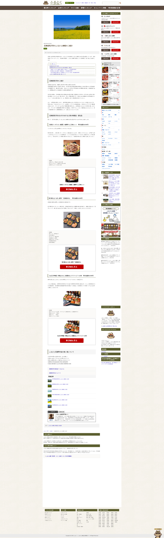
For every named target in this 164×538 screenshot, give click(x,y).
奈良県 (108, 525)
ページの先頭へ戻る (158, 533)
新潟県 (103, 518)
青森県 (100, 514)
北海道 (100, 512)
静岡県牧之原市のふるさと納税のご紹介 (60, 384)
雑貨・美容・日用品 (89, 517)
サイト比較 (75, 8)
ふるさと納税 (51, 425)
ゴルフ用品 (110, 164)
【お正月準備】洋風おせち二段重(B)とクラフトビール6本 (72, 335)
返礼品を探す (116, 22)
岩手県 (100, 515)
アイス (109, 144)
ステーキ (110, 116)
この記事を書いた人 (53, 411)
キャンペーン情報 (100, 8)
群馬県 (100, 526)
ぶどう (109, 134)
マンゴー (104, 134)
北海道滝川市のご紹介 (54, 66)
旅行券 (116, 153)
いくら (116, 121)
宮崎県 (116, 518)
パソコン (104, 157)
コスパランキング (48, 515)
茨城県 (100, 523)
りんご (103, 132)
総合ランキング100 (106, 110)
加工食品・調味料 (80, 526)
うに (109, 123)
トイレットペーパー (106, 168)
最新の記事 (62, 411)
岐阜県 (108, 512)
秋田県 (100, 518)
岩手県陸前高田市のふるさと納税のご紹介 (60, 379)
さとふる (62, 515)
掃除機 (116, 157)
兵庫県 (108, 523)
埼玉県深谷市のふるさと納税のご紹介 (59, 405)
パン (109, 127)
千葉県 (103, 514)
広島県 (112, 517)
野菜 (77, 518)
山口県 (112, 518)
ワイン (116, 138)
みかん (109, 132)
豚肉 (109, 114)
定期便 (103, 164)
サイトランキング (48, 518)
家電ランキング (86, 8)
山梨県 (103, 525)
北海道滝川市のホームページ (55, 372)
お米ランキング (63, 8)
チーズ (103, 149)
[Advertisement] (72, 472)
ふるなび (62, 517)
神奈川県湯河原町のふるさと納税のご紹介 (60, 394)
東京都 (103, 515)
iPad (95, 2)
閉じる (53, 64)
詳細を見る (72, 189)
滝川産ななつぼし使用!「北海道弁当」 (72, 262)
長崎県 (116, 514)
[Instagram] (52, 420)
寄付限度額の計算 (114, 8)
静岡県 (108, 514)
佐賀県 (116, 512)
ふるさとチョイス (64, 512)
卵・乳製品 (79, 520)
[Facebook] (50, 420)
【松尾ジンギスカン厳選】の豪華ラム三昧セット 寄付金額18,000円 (63, 69)
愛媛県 (112, 523)
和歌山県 (108, 526)
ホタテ (109, 121)
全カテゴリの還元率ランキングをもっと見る (111, 104)
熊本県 (116, 515)
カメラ (103, 160)
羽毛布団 (110, 166)
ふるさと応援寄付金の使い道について (58, 74)
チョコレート (104, 144)
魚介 (103, 119)
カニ (103, 123)
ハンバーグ (104, 116)
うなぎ (103, 121)
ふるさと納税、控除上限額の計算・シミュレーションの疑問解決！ (114, 200)
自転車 (103, 166)
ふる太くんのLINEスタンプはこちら (109, 326)
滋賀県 (108, 518)
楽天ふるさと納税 (64, 514)
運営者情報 (103, 351)
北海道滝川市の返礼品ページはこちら (56, 368)
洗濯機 (116, 160)
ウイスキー (110, 138)
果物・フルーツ (105, 129)
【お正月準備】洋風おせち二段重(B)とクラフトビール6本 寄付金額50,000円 (64, 72)
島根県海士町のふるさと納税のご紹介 (59, 389)
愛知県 (108, 515)
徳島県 (112, 520)
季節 (87, 520)
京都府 (108, 520)
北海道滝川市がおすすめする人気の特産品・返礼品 (61, 67)
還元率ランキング (50, 8)
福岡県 (112, 526)
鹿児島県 (116, 520)
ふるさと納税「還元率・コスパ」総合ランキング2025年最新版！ (59, 456)
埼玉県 (103, 512)
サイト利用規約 (104, 356)
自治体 (45, 48)
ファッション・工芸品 (90, 518)
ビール (103, 138)
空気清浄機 (110, 160)
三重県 (108, 517)
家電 (83, 2)
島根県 (112, 514)
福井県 (103, 523)
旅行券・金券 (88, 514)
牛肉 (92, 2)
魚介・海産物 (79, 514)
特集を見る (105, 22)
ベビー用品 (117, 164)
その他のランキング (48, 520)
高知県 (112, 525)
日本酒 (103, 140)
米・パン (78, 515)
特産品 (56, 425)
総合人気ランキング (48, 512)
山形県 (100, 520)
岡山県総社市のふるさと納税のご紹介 (59, 399)
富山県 (103, 520)
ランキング (78, 2)
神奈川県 (103, 517)
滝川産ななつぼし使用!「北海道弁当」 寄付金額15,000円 (61, 70)
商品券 (86, 2)
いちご (116, 132)
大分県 (116, 517)
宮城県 (100, 517)
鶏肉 (115, 114)
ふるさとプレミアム (64, 518)
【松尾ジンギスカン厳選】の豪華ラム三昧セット (71, 184)
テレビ (109, 157)
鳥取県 (112, 512)
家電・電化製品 (105, 155)
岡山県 (112, 515)
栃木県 (100, 525)
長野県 (103, 526)
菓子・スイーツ (105, 142)
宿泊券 (109, 153)
